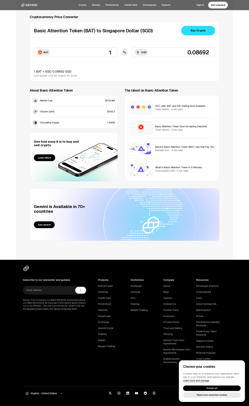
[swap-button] (124, 52)
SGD (144, 52)
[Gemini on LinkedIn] (127, 393)
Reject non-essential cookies (212, 395)
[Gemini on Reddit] (145, 393)
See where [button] (44, 224)
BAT (46, 52)
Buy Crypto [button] (198, 30)
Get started (218, 5)
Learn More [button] (44, 157)
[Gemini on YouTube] (136, 393)
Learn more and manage (196, 380)
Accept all (211, 388)
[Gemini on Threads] (154, 393)
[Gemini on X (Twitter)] (110, 393)
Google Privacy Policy (38, 309)
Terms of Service (62, 309)
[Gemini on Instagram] (119, 393)
